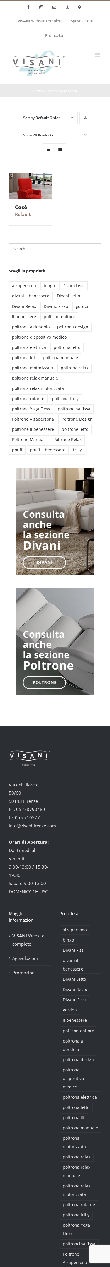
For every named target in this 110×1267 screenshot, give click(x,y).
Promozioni (24, 972)
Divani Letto (68, 296)
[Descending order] (85, 118)
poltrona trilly (65, 398)
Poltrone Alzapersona (33, 419)
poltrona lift (23, 357)
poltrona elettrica (29, 347)
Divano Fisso (56, 306)
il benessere (24, 316)
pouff (17, 449)
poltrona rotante (28, 398)
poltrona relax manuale (35, 378)
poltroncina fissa (74, 409)
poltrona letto (67, 347)
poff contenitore (59, 316)
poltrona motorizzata (32, 368)
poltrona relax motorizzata (38, 388)
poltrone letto (75, 429)
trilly (77, 449)
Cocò (21, 207)
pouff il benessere (47, 449)
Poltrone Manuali (29, 439)
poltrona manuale (60, 357)
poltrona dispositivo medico (39, 337)
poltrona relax (74, 368)
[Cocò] (30, 186)
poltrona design (72, 327)
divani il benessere (30, 296)
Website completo (28, 940)
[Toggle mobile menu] (98, 55)
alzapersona (24, 285)
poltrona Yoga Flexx (31, 409)
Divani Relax (24, 306)
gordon (83, 306)
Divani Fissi (73, 285)
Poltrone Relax (67, 439)
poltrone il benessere (33, 429)
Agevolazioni (25, 958)
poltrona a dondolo (31, 327)
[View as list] (60, 149)
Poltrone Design (77, 419)
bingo (49, 285)
